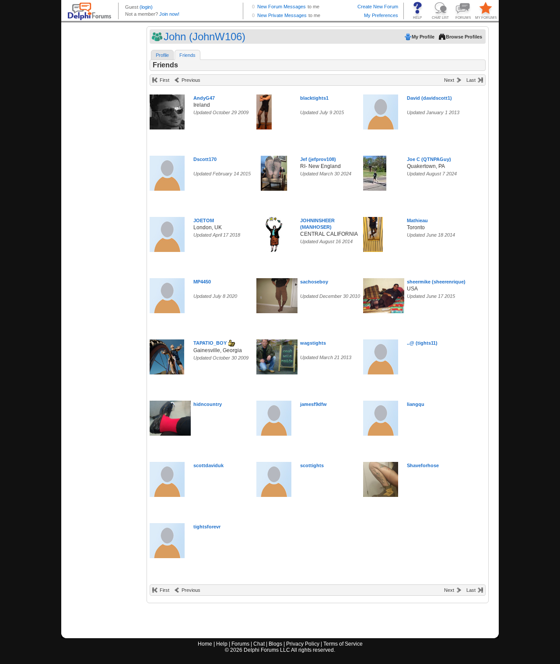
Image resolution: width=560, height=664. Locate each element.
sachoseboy (314, 281)
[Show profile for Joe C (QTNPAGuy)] (374, 171)
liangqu (415, 404)
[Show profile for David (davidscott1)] (380, 110)
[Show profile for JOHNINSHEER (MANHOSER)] (273, 232)
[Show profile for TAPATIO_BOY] (167, 355)
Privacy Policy (302, 644)
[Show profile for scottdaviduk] (167, 477)
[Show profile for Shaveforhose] (380, 477)
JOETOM (203, 220)
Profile (162, 55)
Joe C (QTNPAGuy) (429, 159)
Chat (259, 644)
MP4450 (202, 281)
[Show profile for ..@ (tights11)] (380, 355)
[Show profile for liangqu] (380, 416)
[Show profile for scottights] (273, 477)
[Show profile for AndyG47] (167, 110)
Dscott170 (205, 159)
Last (471, 80)
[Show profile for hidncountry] (176, 416)
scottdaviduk (208, 465)
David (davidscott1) (429, 98)
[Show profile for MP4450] (167, 293)
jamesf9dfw (313, 404)
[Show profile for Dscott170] (167, 171)
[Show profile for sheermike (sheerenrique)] (386, 293)
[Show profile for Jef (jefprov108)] (273, 171)
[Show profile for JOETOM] (167, 232)
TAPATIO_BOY (210, 343)
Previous (191, 80)
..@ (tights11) (422, 343)
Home (205, 644)
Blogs (275, 644)
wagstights (313, 343)
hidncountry (207, 404)
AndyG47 (204, 98)
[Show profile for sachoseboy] (279, 293)
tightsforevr (206, 526)
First (164, 80)
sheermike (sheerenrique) (436, 281)
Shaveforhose (423, 465)
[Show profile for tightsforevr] (167, 538)
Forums (240, 644)
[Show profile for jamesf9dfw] (273, 416)
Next (449, 80)
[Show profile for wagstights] (279, 355)
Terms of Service (343, 644)
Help (222, 644)
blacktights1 (314, 98)
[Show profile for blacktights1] (264, 110)
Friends (187, 55)
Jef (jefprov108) (318, 159)
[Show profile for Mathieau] (373, 232)
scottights (312, 465)
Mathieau (417, 220)
